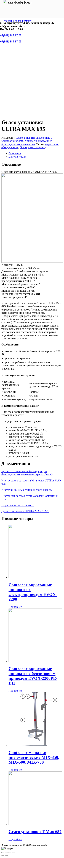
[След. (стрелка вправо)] (6, 855)
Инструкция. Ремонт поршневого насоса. (26, 489)
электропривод (37, 147)
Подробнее (15, 606)
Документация (17, 156)
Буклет (5, 471)
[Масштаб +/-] (13, 852)
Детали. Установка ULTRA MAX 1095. (25, 511)
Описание (15, 153)
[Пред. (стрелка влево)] (2, 855)
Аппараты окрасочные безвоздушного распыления (26, 142)
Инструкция (9, 480)
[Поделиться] (6, 852)
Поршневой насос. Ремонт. (17, 505)
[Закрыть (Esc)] (2, 852)
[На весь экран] (10, 852)
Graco (23, 147)
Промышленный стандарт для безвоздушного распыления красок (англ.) (26, 473)
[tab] (36, 153)
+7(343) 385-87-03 (11, 35)
